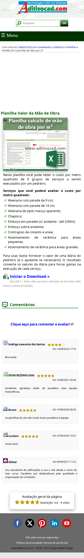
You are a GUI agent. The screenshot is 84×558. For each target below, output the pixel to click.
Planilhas (71, 47)
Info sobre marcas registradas (42, 537)
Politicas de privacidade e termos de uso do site (42, 542)
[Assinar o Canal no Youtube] (66, 522)
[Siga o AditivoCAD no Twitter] (30, 522)
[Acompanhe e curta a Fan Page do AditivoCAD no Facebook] (17, 522)
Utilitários (58, 47)
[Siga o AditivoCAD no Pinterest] (42, 522)
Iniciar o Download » (30, 276)
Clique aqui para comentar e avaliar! (40, 324)
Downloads (45, 47)
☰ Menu (9, 35)
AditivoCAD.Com (27, 47)
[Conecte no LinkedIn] (54, 522)
